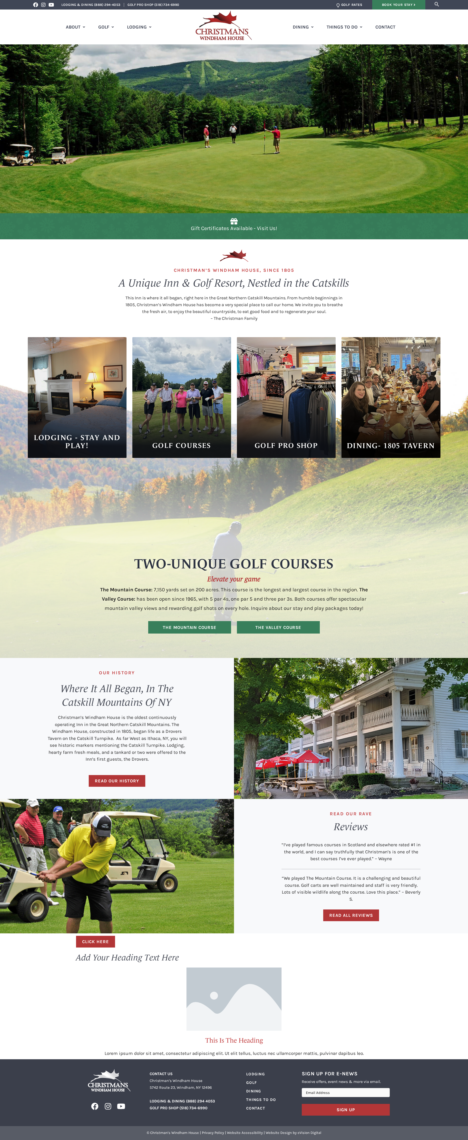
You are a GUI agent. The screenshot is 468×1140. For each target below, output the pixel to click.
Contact (385, 27)
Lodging (137, 27)
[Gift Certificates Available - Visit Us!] (234, 221)
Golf (103, 27)
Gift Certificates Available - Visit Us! (234, 228)
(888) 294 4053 (200, 1101)
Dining (301, 27)
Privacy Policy (213, 1132)
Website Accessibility (245, 1132)
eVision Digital (309, 1132)
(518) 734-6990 (193, 1108)
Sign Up (346, 1109)
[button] (437, 4)
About (73, 27)
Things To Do (342, 27)
